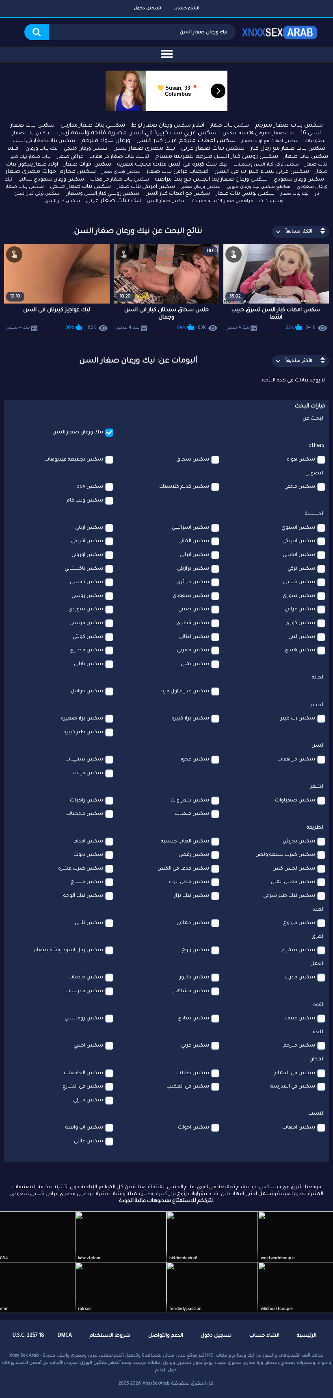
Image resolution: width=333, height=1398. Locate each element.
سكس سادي (193, 1018)
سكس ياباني (88, 664)
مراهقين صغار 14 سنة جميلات (222, 201)
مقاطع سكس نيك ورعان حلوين (258, 187)
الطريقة (315, 828)
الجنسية (314, 514)
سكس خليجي (299, 582)
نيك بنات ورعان (42, 149)
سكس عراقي (300, 609)
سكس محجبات (84, 814)
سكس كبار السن (62, 201)
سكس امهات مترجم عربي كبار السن (186, 141)
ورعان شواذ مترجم (105, 141)
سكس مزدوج (299, 923)
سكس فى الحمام (295, 1073)
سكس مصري (86, 650)
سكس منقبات (192, 814)
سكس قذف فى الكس (183, 869)
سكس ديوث (88, 855)
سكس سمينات (84, 760)
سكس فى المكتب (187, 1087)
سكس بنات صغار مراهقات (119, 180)
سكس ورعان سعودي (299, 180)
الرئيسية (306, 1336)
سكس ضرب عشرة (80, 869)
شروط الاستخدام (110, 1336)
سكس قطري (193, 623)
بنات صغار (316, 165)
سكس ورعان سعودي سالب (51, 180)
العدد (318, 910)
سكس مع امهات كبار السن (177, 194)
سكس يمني (195, 664)
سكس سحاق (192, 460)
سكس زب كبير (298, 719)
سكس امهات (298, 1128)
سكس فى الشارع (83, 1087)
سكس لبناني (194, 637)
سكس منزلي (88, 1100)
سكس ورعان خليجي (85, 149)
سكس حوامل (87, 691)
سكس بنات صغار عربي (212, 149)
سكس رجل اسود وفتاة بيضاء (68, 950)
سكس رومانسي (84, 1018)
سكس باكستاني (84, 569)
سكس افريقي (87, 541)
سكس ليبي (301, 637)
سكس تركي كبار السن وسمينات (266, 164)
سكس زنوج (195, 950)
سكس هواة (301, 460)
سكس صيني (193, 609)
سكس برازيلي (193, 569)
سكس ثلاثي (89, 923)
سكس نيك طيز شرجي (289, 896)
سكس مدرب (300, 977)
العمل (317, 964)
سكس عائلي (88, 1141)
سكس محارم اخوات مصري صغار (50, 172)
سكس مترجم (299, 1046)
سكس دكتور (194, 977)
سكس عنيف (300, 1018)
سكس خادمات (85, 977)
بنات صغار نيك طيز (30, 157)
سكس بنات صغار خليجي (80, 187)
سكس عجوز (194, 760)
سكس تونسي (86, 582)
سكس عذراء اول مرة (185, 691)
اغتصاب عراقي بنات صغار (177, 172)
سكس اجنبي (88, 1046)
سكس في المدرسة (292, 1087)
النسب (316, 1114)
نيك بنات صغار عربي (113, 201)
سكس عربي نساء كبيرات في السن (261, 172)
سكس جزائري (192, 582)
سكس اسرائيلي (190, 528)
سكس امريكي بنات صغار (146, 187)
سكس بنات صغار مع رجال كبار (288, 149)
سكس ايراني (194, 555)
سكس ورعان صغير (201, 187)
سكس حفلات (192, 1073)
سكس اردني (89, 528)
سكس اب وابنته (84, 1128)
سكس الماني (193, 541)
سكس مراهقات (296, 760)
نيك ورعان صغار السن (77, 432)
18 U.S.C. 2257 (28, 1336)
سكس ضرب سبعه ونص (285, 855)
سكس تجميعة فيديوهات (73, 460)
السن (317, 746)
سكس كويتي (88, 637)
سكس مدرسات (84, 991)
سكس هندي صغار (121, 172)
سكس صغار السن (166, 201)
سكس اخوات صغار (87, 165)
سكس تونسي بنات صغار (245, 194)
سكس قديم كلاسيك (184, 487)
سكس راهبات (86, 800)
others (316, 446)
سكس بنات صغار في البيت (44, 141)
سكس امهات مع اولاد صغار (270, 141)
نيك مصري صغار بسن (144, 149)
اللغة (318, 1032)
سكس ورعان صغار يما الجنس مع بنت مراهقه (211, 180)
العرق (317, 937)
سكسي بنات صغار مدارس (93, 126)
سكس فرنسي (86, 623)
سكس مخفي (299, 487)
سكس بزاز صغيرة (82, 719)
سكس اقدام (88, 841)
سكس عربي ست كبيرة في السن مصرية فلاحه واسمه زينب (136, 133)
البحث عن (313, 419)
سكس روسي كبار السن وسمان (102, 194)
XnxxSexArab (156, 1383)
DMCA (65, 1336)
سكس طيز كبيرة (83, 732)
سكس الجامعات (83, 1073)
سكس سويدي (85, 609)
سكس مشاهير (191, 991)
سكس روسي (87, 596)
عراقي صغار (70, 157)
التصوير (315, 473)
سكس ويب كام (85, 501)
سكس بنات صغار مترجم (289, 126)
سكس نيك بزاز (191, 896)
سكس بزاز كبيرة (190, 719)
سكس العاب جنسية (185, 841)
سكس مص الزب (189, 882)
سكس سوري (299, 596)
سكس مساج (87, 882)
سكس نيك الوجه (83, 896)
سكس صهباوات (295, 800)
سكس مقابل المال (293, 882)
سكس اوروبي (87, 555)
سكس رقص (194, 855)
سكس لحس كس (293, 869)
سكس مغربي (193, 650)
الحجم (317, 705)
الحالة (318, 678)
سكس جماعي (193, 923)
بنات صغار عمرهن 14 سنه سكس (258, 133)
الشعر (317, 787)
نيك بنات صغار (295, 194)
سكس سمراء (298, 950)
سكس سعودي (191, 596)
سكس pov (89, 487)
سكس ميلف (88, 773)
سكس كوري (300, 623)
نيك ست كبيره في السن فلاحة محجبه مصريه (172, 165)
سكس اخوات (193, 1128)
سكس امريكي (298, 541)
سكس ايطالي (299, 555)
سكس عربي (195, 1046)
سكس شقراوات (190, 800)
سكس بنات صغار (229, 126)
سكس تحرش (299, 841)
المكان (316, 1059)
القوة (318, 1005)
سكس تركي (301, 569)
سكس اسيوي (298, 528)
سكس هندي (300, 650)
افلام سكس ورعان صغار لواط (167, 126)
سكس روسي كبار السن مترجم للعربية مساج (216, 157)
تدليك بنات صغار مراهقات (119, 157)
